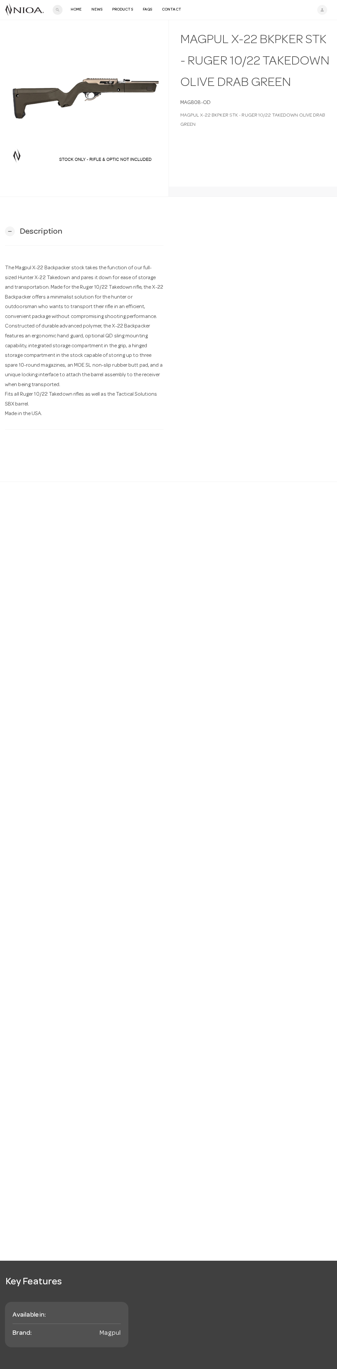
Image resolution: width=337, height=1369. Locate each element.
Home (76, 10)
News (96, 10)
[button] (33, 231)
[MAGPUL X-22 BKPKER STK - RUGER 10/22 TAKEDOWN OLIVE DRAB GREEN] (84, 108)
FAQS (147, 10)
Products (122, 10)
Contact (171, 10)
